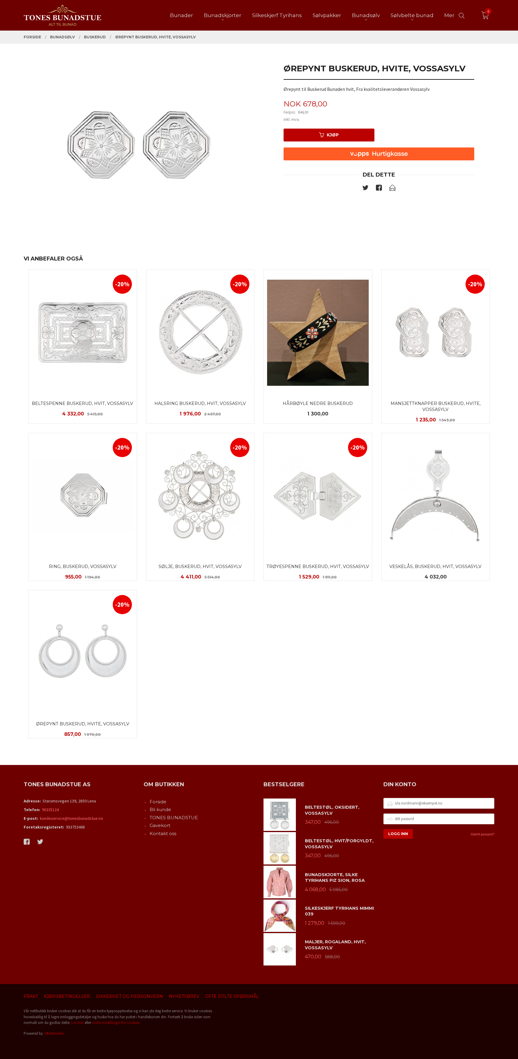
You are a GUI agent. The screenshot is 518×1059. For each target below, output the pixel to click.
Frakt (31, 996)
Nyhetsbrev (184, 996)
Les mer (77, 1022)
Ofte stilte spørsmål (232, 996)
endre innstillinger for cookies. (116, 1022)
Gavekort (160, 825)
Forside (158, 802)
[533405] (139, 142)
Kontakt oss (163, 833)
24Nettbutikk (54, 1033)
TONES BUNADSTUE (174, 817)
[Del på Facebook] (379, 188)
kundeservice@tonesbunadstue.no (71, 818)
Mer (449, 15)
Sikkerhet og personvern (129, 996)
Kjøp (333, 135)
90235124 (50, 809)
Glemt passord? (482, 834)
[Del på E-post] (392, 188)
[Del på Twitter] (365, 188)
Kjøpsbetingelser (67, 996)
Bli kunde (160, 809)
